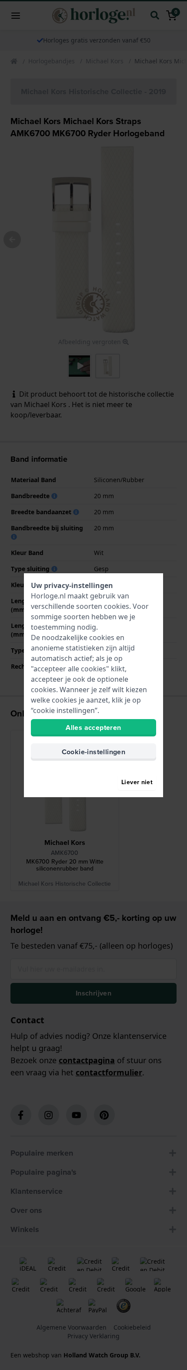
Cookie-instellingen (94, 752)
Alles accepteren (93, 728)
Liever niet (137, 782)
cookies (116, 606)
